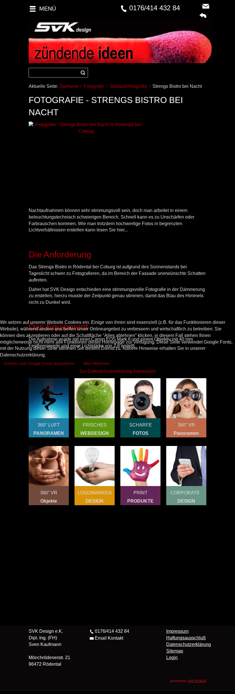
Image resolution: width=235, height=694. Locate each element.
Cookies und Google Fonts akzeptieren (39, 363)
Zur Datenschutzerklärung (105, 371)
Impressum (144, 371)
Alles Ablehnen (96, 363)
